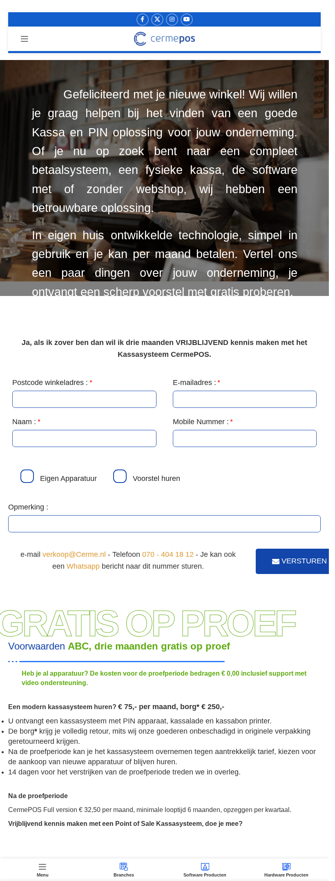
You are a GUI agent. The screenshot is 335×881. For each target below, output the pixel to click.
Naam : (24, 422)
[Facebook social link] (142, 19)
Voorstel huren (156, 478)
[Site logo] (164, 38)
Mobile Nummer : (201, 422)
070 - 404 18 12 (168, 554)
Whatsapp (83, 566)
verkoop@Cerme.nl (74, 554)
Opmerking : (28, 507)
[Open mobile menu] (24, 39)
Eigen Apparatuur (68, 478)
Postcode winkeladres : (50, 382)
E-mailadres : (194, 382)
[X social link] (157, 19)
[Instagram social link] (172, 19)
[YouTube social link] (187, 19)
